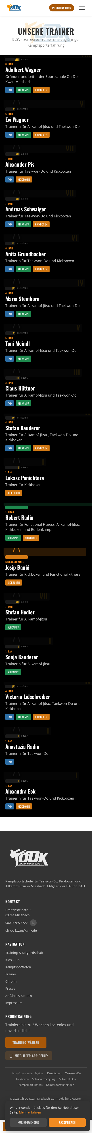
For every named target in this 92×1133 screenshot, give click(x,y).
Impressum (13, 1003)
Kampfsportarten (18, 967)
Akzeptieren (67, 1122)
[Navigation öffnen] (82, 8)
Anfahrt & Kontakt (18, 996)
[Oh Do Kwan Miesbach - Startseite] (13, 8)
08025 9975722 (16, 923)
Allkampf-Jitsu (67, 1079)
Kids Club (12, 960)
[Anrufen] (33, 922)
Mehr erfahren (30, 1112)
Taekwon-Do (73, 1073)
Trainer (10, 974)
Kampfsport (54, 1073)
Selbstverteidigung (43, 1079)
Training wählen (26, 1042)
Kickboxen (22, 1079)
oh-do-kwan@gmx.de (21, 930)
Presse (10, 988)
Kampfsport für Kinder (60, 1085)
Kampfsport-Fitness (31, 1085)
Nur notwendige (28, 1122)
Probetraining (61, 8)
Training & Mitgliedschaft (24, 953)
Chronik (11, 981)
